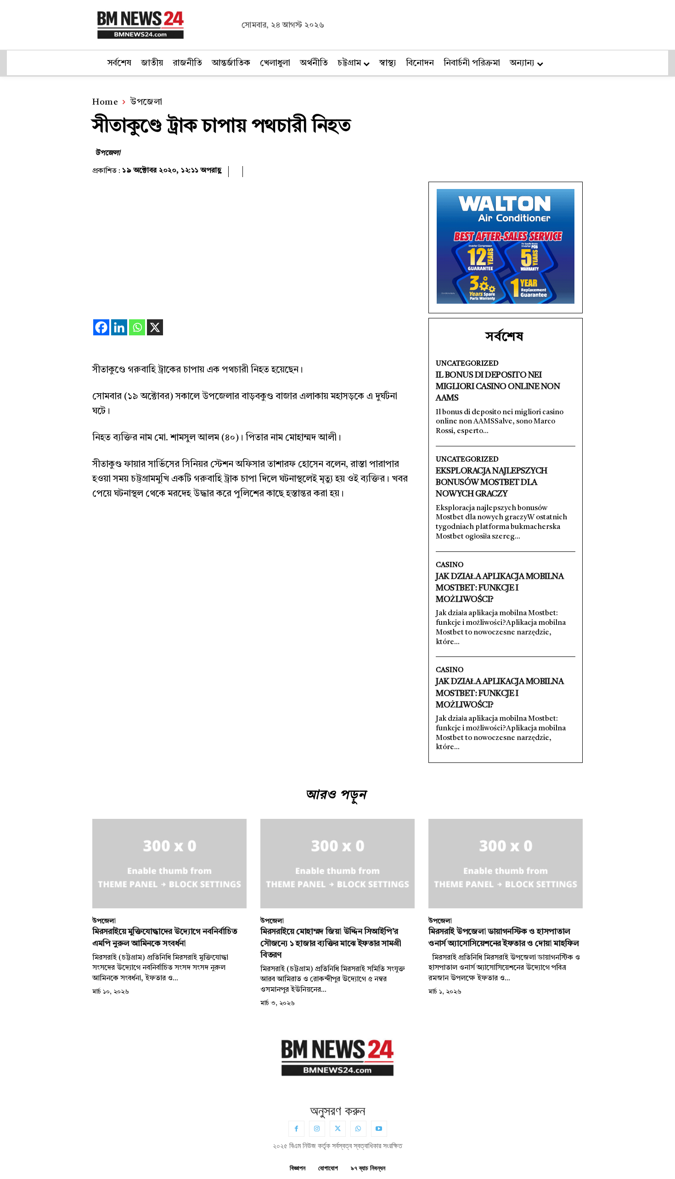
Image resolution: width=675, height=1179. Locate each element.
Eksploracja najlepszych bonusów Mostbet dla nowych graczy (491, 482)
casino (449, 565)
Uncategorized (467, 364)
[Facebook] (101, 327)
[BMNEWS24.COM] (164, 23)
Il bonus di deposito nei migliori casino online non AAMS (498, 386)
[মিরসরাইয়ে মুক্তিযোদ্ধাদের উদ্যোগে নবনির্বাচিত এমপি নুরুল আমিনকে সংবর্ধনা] (169, 863)
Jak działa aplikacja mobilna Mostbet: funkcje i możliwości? (499, 588)
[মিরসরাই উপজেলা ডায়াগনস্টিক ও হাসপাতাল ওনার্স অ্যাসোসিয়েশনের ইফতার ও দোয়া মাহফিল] (505, 863)
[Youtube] (379, 1129)
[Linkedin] (119, 327)
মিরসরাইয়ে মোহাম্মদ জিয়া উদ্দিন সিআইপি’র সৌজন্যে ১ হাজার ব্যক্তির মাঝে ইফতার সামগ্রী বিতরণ (330, 943)
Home (105, 102)
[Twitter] (338, 1129)
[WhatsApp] (358, 1129)
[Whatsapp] (137, 327)
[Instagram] (317, 1129)
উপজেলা (146, 102)
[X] (155, 327)
